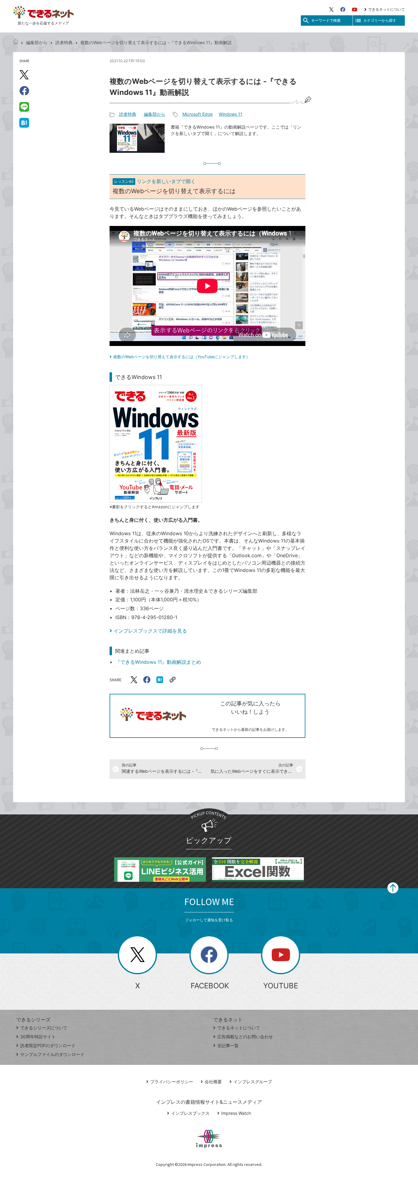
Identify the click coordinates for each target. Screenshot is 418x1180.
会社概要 (213, 1081)
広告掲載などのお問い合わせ (245, 1036)
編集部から (36, 42)
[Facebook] (342, 9)
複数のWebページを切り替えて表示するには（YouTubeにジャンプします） (181, 356)
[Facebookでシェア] (24, 91)
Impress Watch (236, 1113)
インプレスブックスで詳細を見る (150, 631)
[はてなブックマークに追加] (24, 122)
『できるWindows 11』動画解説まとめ (158, 662)
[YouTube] (354, 9)
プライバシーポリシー (171, 1081)
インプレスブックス (190, 1113)
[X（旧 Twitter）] (331, 9)
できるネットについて (386, 9)
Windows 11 (230, 114)
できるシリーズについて (43, 1027)
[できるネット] (15, 42)
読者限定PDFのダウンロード (48, 1045)
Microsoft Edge (197, 114)
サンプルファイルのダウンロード (52, 1054)
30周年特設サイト (38, 1036)
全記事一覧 (228, 1045)
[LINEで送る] (24, 106)
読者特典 (64, 42)
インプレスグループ (252, 1081)
